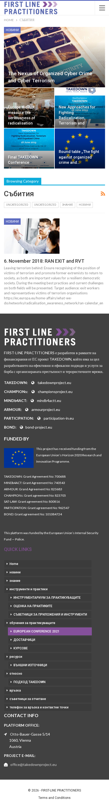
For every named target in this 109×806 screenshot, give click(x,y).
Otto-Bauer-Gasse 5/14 (30, 734)
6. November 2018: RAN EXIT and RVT (44, 261)
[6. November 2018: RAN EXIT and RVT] (32, 236)
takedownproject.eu (54, 382)
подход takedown (29, 682)
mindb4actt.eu (49, 400)
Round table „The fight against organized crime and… (79, 157)
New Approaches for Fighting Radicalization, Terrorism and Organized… (77, 118)
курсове (20, 648)
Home (14, 564)
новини (12, 30)
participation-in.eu (59, 418)
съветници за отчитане (28, 699)
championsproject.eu (55, 391)
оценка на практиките (32, 606)
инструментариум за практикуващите (47, 597)
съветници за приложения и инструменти (50, 614)
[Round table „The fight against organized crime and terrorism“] (80, 148)
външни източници (30, 665)
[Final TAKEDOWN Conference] (29, 148)
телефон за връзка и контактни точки (39, 707)
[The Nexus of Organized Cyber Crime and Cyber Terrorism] (54, 57)
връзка (15, 690)
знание (67, 204)
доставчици (24, 640)
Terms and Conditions (54, 798)
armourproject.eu (45, 409)
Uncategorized (17, 204)
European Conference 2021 (36, 631)
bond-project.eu (38, 427)
